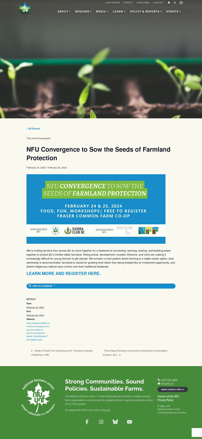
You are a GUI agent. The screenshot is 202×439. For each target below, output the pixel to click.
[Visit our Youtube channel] (129, 422)
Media (101, 11)
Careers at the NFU (168, 396)
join (97, 410)
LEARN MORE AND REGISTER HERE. (63, 273)
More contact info (171, 389)
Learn (118, 11)
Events (172, 11)
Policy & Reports (145, 11)
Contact (158, 2)
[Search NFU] (175, 3)
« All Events (33, 128)
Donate (128, 2)
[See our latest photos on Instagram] (101, 422)
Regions (82, 11)
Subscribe (143, 2)
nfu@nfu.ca (167, 383)
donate (106, 410)
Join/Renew (112, 2)
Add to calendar (42, 286)
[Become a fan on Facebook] (87, 422)
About (63, 11)
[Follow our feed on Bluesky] (115, 422)
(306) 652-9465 (169, 379)
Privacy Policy (165, 400)
